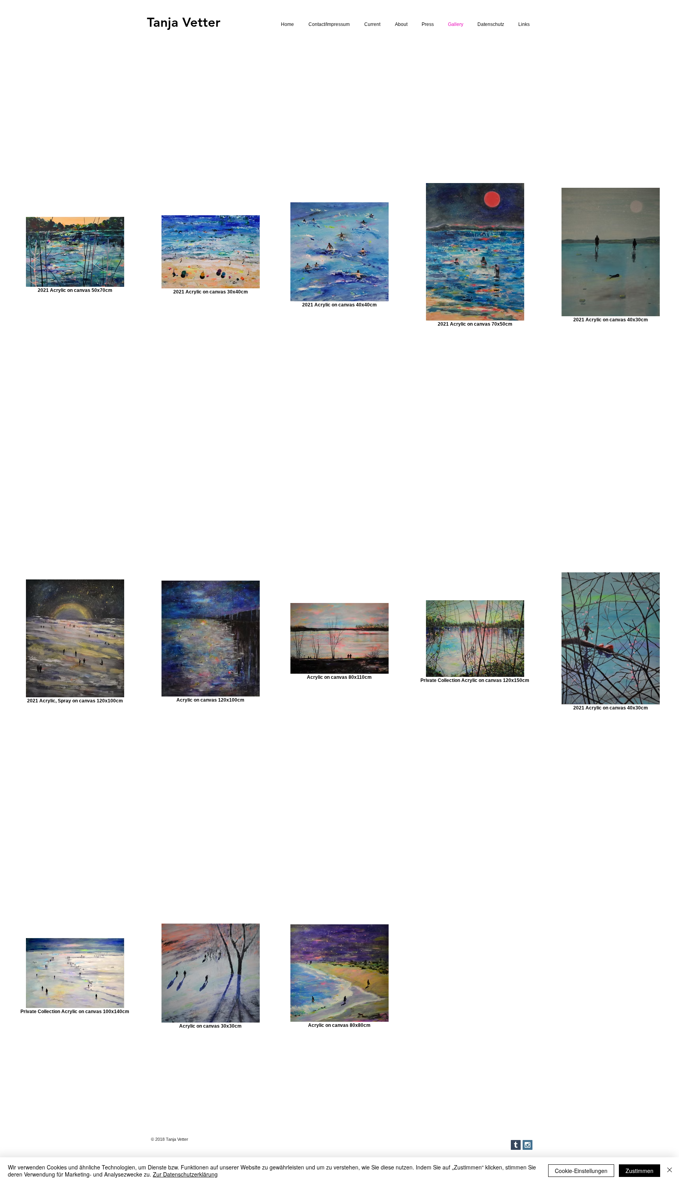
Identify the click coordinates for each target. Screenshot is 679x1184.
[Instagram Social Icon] (527, 1145)
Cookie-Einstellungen (581, 1171)
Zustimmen (639, 1171)
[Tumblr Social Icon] (516, 1145)
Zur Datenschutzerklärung (185, 1174)
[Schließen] (669, 1171)
